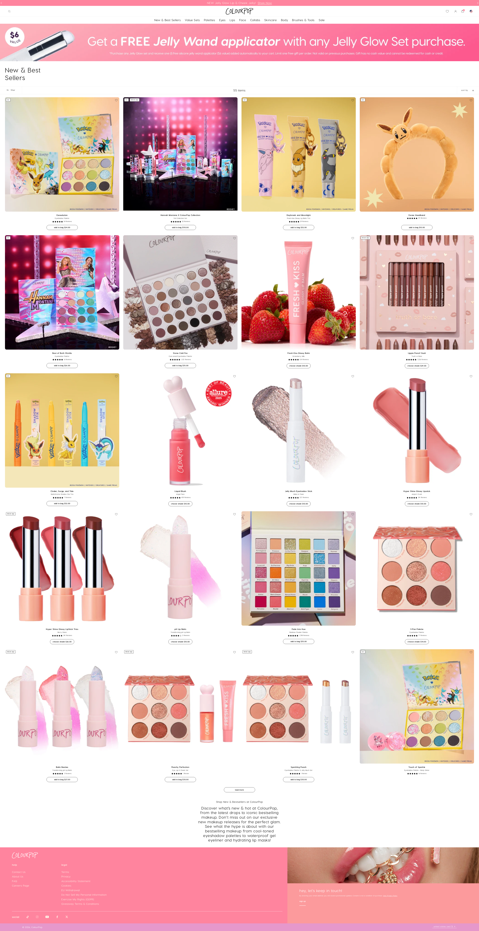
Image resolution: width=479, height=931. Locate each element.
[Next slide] (478, 3)
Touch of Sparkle (417, 767)
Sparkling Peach (298, 767)
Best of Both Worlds (62, 353)
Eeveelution (62, 215)
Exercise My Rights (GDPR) (77, 899)
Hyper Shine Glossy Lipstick (416, 491)
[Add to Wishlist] (116, 100)
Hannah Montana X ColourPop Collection (180, 215)
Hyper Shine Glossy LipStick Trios (62, 629)
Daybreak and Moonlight (299, 215)
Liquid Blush (180, 491)
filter (12, 90)
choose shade (300, 366)
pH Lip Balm (180, 629)
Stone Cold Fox (180, 353)
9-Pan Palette (416, 629)
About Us (17, 876)
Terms (65, 871)
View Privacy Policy (390, 896)
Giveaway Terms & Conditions (80, 903)
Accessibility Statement (75, 881)
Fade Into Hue (299, 629)
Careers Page (20, 885)
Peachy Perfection (180, 767)
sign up (302, 901)
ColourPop (36, 927)
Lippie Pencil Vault (417, 353)
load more (239, 790)
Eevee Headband (417, 215)
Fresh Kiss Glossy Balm (299, 353)
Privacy (66, 876)
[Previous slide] (1, 3)
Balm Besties (62, 767)
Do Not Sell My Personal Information (84, 894)
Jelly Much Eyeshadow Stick (298, 491)
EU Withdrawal (70, 890)
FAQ (14, 881)
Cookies (66, 885)
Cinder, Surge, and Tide (62, 491)
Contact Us (19, 871)
